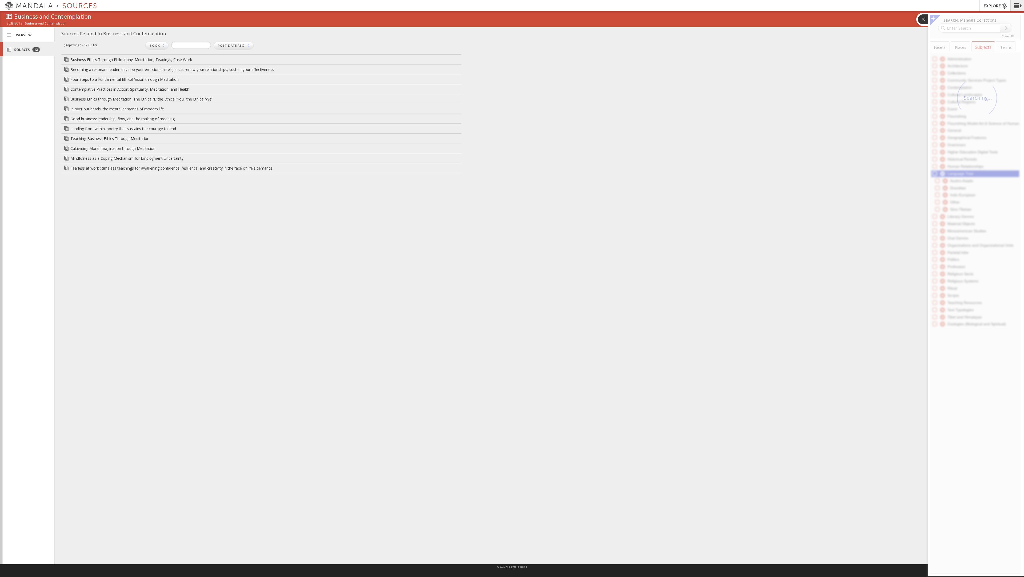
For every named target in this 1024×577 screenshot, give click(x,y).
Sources (25, 49)
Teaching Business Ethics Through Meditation (109, 138)
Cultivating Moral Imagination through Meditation (112, 148)
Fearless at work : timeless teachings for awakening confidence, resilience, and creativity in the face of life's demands (171, 168)
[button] (1017, 5)
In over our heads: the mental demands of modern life (117, 108)
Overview (22, 35)
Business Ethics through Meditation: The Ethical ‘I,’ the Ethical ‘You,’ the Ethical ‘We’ (141, 99)
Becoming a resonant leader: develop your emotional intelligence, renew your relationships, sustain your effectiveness (172, 69)
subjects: (15, 24)
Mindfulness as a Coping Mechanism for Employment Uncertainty (126, 158)
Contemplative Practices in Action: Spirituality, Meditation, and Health (129, 89)
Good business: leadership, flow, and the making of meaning (122, 118)
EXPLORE (992, 6)
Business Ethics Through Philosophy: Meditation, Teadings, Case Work (131, 59)
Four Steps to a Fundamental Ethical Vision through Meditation (124, 79)
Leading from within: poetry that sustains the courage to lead (123, 128)
